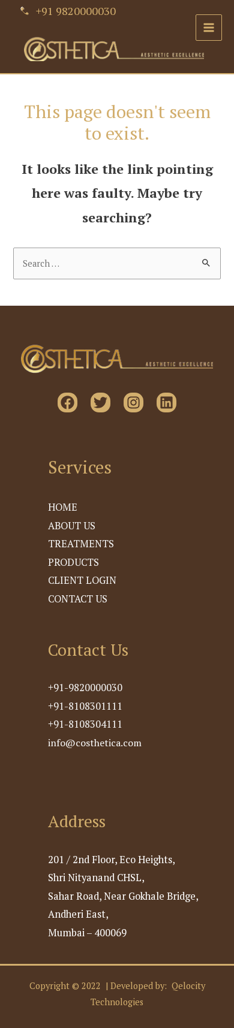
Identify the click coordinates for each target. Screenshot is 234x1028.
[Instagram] (133, 402)
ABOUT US (71, 525)
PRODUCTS (73, 562)
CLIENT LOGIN (82, 580)
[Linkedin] (166, 402)
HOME (62, 507)
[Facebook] (67, 402)
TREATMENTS (81, 543)
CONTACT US (77, 598)
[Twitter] (100, 402)
